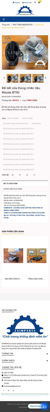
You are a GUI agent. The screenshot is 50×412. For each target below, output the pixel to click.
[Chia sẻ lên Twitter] (20, 174)
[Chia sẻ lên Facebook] (12, 174)
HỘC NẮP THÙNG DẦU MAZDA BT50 (15, 123)
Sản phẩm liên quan (13, 231)
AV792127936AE (13, 118)
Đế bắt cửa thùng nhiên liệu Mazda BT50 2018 (18, 159)
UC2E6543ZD (36, 123)
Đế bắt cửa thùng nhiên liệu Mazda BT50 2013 (18, 134)
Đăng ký (17, 2)
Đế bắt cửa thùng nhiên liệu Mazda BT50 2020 (18, 169)
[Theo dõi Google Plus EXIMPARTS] (13, 390)
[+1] (34, 174)
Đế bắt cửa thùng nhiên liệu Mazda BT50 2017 (18, 154)
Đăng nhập (28, 2)
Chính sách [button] (8, 360)
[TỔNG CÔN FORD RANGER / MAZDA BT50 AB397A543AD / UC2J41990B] (36, 255)
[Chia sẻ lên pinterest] (27, 174)
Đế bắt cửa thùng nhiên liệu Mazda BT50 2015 (18, 144)
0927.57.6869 (8, 372)
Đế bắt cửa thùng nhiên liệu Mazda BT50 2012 (18, 128)
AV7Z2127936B (27, 118)
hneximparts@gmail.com (12, 386)
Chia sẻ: (5, 175)
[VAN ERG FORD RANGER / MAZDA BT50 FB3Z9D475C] (13, 255)
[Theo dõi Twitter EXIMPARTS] (8, 390)
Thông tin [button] (7, 353)
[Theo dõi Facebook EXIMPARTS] (3, 390)
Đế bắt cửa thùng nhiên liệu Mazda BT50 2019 (18, 164)
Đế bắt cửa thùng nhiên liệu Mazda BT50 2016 (18, 149)
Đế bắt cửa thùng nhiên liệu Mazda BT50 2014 (18, 139)
